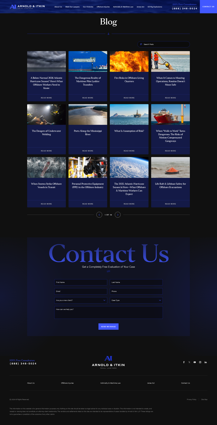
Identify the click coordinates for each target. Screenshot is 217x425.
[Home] (27, 7)
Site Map (204, 399)
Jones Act (140, 6)
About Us (58, 6)
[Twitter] (189, 362)
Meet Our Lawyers (72, 6)
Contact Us (208, 6)
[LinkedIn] (205, 362)
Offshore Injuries (103, 6)
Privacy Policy (191, 399)
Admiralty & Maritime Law (123, 6)
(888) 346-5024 (184, 8)
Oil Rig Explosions (155, 6)
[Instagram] (200, 362)
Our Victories (88, 6)
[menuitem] (58, 7)
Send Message (108, 326)
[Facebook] (184, 362)
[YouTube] (195, 362)
